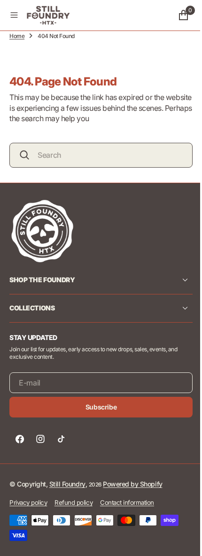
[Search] (24, 155)
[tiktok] (61, 439)
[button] (14, 15)
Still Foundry (67, 484)
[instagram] (40, 439)
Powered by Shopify (132, 484)
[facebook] (19, 439)
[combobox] (97, 155)
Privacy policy (28, 502)
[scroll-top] (179, 540)
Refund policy (73, 502)
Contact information (127, 502)
